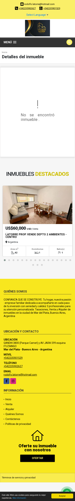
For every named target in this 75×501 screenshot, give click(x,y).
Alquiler (9, 409)
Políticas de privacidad (18, 423)
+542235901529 (52, 8)
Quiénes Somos (14, 414)
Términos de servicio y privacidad (18, 477)
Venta (8, 404)
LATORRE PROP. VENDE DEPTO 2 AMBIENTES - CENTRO (36, 236)
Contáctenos (12, 419)
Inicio (4, 52)
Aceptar (62, 495)
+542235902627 (27, 8)
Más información (19, 497)
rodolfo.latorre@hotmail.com (20, 374)
